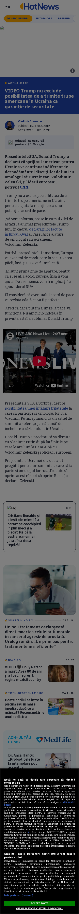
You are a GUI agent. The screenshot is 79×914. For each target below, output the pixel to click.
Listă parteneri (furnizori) (18, 895)
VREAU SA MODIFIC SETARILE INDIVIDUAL (39, 908)
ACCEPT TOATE (39, 903)
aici (28, 831)
